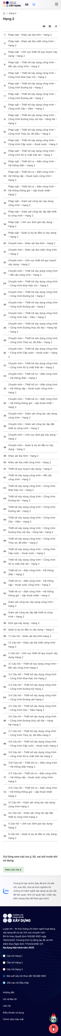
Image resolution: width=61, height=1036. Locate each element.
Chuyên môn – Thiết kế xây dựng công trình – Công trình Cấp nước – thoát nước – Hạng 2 (32, 352)
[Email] (44, 26)
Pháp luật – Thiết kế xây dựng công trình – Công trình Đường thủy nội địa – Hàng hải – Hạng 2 (32, 119)
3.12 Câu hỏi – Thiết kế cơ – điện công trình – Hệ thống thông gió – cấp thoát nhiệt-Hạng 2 (32, 791)
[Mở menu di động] (56, 4)
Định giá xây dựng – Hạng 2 (24, 623)
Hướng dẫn (8, 992)
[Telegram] (56, 26)
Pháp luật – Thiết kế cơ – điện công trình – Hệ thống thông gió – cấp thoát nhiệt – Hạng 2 (32, 190)
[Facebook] (50, 26)
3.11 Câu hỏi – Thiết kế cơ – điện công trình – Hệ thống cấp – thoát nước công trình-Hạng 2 (32, 777)
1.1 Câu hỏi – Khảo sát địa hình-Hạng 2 (29, 636)
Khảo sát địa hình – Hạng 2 (23, 455)
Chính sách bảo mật (13, 1019)
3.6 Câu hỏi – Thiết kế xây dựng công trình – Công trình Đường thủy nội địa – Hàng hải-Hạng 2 (32, 720)
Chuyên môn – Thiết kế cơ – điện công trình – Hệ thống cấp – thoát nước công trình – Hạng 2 (32, 388)
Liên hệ (7, 1005)
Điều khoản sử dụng (13, 1012)
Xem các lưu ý (13, 869)
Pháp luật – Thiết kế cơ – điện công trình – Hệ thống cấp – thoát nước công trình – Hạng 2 (32, 175)
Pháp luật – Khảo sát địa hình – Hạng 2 (30, 34)
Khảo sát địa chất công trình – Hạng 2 (29, 462)
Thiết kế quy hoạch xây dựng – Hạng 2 (30, 468)
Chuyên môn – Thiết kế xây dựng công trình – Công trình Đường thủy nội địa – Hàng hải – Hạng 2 (32, 327)
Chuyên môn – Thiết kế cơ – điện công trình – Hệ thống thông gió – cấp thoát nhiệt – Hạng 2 (32, 402)
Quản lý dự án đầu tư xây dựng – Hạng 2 (31, 629)
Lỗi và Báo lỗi (10, 999)
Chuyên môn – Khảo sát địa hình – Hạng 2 (31, 243)
